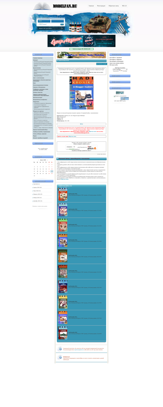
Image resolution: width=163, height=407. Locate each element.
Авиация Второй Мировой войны (42, 63)
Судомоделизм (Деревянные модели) (41, 107)
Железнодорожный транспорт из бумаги (42, 118)
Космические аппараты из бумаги (43, 123)
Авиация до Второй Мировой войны (43, 61)
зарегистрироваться (79, 349)
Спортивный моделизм (40, 105)
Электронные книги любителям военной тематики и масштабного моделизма (51, 6)
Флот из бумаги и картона (40, 120)
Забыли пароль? (43, 24)
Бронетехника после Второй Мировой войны (41, 75)
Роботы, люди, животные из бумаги (43, 127)
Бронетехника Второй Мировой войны (42, 73)
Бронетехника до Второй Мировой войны (43, 70)
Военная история (102, 63)
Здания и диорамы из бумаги (41, 121)
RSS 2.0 (124, 6)
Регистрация (101, 6)
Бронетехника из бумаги (40, 116)
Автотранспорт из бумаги (40, 114)
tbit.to (81, 124)
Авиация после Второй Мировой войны (42, 65)
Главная (91, 6)
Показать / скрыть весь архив (39, 206)
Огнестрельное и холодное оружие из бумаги (43, 125)
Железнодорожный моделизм (42, 109)
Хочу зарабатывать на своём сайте (43, 149)
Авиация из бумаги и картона (41, 112)
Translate (125, 71)
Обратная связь (114, 6)
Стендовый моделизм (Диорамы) (42, 103)
